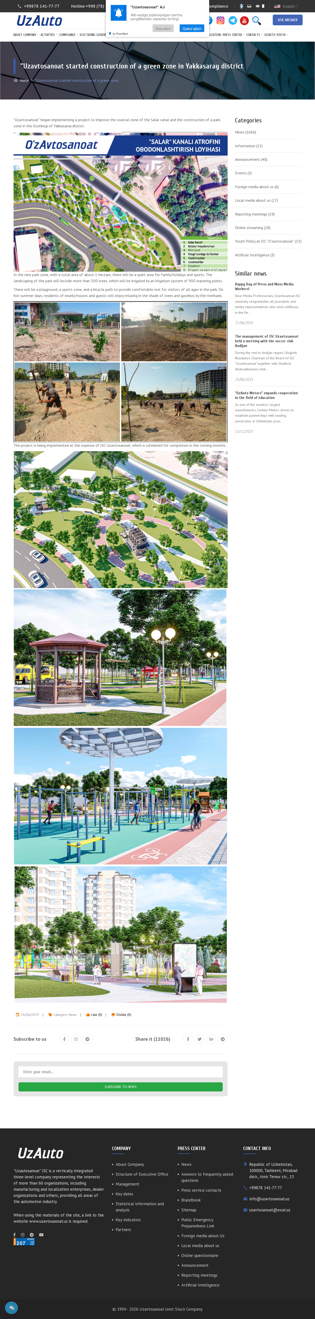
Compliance (67, 35)
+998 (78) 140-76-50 (105, 6)
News (73, 1014)
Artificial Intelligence (255, 254)
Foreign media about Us (202, 1235)
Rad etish (163, 28)
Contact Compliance (209, 6)
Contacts (253, 35)
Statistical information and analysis (140, 1207)
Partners (123, 1229)
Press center (232, 35)
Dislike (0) (121, 1014)
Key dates (124, 1194)
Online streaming (252, 227)
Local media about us (256, 200)
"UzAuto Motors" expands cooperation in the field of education (266, 395)
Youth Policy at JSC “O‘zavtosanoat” (268, 241)
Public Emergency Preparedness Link (197, 1223)
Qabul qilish (192, 28)
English (290, 6)
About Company (24, 35)
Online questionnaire (199, 1255)
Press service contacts (201, 1190)
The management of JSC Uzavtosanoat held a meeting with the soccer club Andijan (267, 341)
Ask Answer (288, 20)
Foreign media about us (257, 186)
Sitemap (188, 1210)
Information (249, 145)
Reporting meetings (255, 214)
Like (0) (94, 1014)
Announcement (251, 159)
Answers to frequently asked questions (207, 1177)
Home (24, 80)
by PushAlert (120, 33)
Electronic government (97, 35)
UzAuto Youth (275, 35)
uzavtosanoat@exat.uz (269, 1210)
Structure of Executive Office (142, 1174)
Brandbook (191, 1200)
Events (243, 172)
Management (127, 1184)
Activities (48, 35)
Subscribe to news (121, 1087)
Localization (211, 35)
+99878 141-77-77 (42, 6)
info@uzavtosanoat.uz (269, 1199)
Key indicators (128, 1219)
